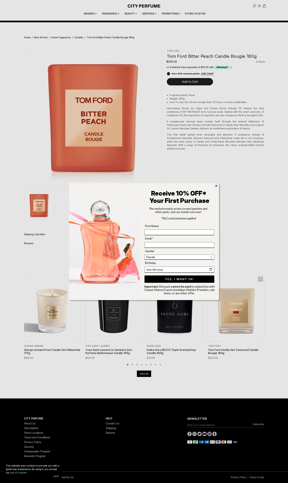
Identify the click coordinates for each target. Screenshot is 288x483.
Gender (149, 251)
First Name (152, 226)
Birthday (150, 263)
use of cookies (18, 472)
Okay (56, 476)
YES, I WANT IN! (179, 279)
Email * (149, 238)
